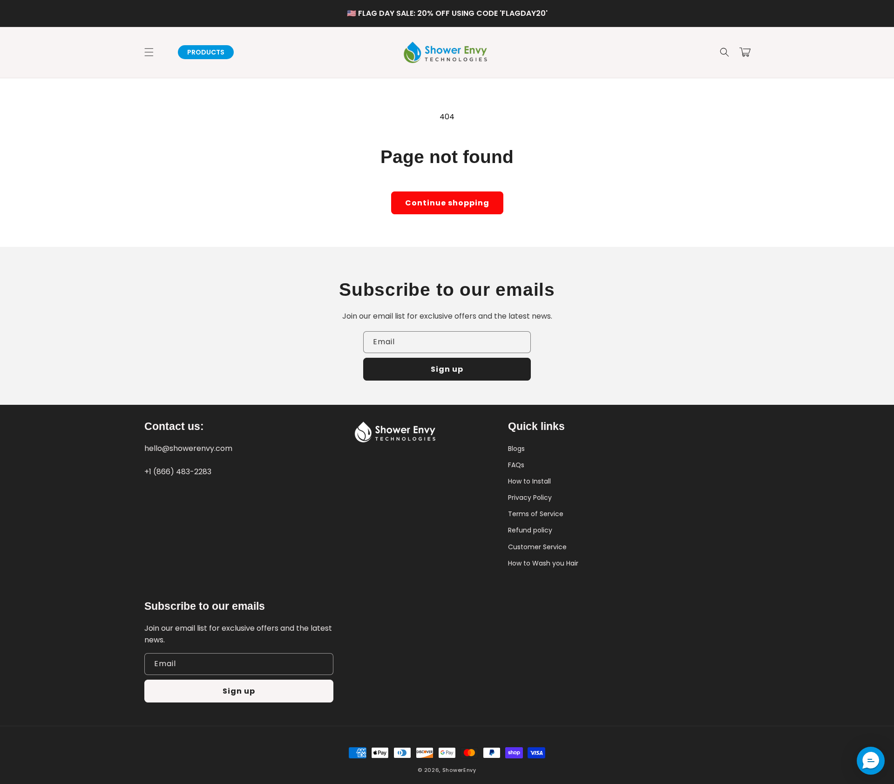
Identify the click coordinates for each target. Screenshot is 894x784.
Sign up (447, 369)
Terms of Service (535, 513)
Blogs (516, 448)
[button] (724, 52)
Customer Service (537, 547)
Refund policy (530, 530)
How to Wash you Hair (543, 563)
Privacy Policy (530, 497)
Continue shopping (447, 203)
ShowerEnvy (459, 770)
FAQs (516, 465)
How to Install (529, 481)
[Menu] (149, 52)
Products (205, 52)
